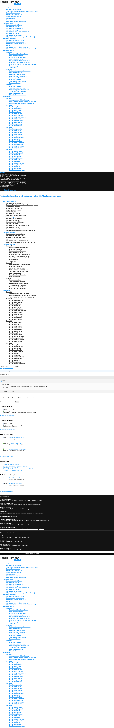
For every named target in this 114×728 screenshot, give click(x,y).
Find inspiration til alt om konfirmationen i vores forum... (14, 549)
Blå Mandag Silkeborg (16, 158)
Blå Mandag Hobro (15, 131)
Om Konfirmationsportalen (9, 190)
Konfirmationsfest (9, 50)
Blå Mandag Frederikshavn (17, 117)
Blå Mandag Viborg (15, 168)
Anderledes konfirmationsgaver (16, 44)
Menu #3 (9, 127)
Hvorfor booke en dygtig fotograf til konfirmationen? (13, 184)
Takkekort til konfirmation (17, 88)
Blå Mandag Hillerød (15, 125)
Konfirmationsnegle (12, 33)
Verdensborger (11, 18)
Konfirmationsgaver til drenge (15, 40)
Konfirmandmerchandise (14, 35)
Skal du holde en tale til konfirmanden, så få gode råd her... (14, 545)
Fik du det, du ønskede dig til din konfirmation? (21, 49)
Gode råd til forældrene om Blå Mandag (21, 103)
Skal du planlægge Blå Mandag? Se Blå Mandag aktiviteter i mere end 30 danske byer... (21, 512)
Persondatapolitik (29, 553)
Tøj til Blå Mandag (12, 30)
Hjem (1, 368)
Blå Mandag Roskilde (15, 156)
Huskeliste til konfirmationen (18, 54)
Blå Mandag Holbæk (15, 132)
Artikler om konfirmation (14, 15)
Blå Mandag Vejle (14, 166)
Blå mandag (7, 96)
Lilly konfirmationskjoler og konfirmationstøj (20, 37)
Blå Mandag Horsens (15, 136)
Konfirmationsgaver (9, 38)
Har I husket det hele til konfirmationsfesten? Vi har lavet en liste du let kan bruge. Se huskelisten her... (25, 520)
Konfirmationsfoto (15, 86)
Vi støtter (36, 553)
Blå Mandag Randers (15, 151)
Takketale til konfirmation (17, 81)
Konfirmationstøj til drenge (14, 28)
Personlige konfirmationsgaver (7, 185)
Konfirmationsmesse (5, 186)
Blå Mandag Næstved (16, 144)
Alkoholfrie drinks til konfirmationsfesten (22, 64)
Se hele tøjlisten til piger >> (6, 456)
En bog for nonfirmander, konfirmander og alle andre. (13, 175)
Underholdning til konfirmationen (19, 71)
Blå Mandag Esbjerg (15, 113)
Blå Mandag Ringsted (16, 153)
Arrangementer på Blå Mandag (19, 100)
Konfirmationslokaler (16, 55)
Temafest (12, 67)
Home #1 (9, 52)
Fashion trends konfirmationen (7, 177)
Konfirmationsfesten (9, 368)
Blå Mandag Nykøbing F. (16, 146)
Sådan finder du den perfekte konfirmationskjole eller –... (14, 181)
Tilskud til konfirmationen (17, 91)
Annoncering (6, 189)
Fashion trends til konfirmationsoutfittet (9, 179)
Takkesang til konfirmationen (18, 78)
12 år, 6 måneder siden (28, 371)
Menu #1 (9, 98)
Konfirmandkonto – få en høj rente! (17, 47)
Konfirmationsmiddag (16, 59)
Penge (8, 45)
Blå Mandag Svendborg (16, 163)
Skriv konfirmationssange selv (18, 76)
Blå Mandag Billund (15, 112)
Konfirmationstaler (15, 79)
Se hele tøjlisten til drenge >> (7, 491)
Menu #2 (9, 105)
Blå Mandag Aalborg (15, 108)
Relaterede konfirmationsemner (16, 21)
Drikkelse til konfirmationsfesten (19, 62)
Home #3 (9, 84)
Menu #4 (9, 149)
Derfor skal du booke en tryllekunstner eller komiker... (13, 178)
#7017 (2, 381)
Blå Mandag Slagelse (15, 161)
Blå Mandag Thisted (15, 165)
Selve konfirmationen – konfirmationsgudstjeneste (22, 11)
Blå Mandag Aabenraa (16, 107)
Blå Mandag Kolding (15, 141)
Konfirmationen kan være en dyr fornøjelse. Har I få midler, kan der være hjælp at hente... (22, 528)
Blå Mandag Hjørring (15, 129)
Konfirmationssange (15, 73)
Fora (3, 368)
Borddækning (13, 66)
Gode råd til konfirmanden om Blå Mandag (22, 102)
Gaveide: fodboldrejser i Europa (8, 174)
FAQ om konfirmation (13, 13)
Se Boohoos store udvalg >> (16, 443)
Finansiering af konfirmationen (19, 90)
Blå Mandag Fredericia (16, 115)
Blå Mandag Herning (15, 124)
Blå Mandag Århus (15, 110)
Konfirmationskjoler (12, 26)
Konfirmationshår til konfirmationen (17, 32)
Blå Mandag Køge (14, 139)
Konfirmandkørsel (14, 83)
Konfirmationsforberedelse (14, 9)
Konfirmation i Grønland (13, 20)
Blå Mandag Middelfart (16, 142)
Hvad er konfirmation (10, 8)
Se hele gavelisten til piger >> (7, 415)
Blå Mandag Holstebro (16, 134)
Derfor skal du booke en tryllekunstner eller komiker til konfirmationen (20, 469)
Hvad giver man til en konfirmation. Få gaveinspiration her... (15, 536)
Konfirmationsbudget (16, 93)
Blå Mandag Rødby (15, 154)
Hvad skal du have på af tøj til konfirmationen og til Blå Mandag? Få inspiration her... (21, 504)
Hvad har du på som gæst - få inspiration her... (11, 540)
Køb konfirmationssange (17, 74)
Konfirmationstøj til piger (14, 25)
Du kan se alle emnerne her (50, 397)
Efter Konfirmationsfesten (17, 95)
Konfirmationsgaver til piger (15, 42)
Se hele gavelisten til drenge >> (7, 429)
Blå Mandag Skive (14, 160)
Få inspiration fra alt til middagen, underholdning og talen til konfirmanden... (18, 524)
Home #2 (9, 69)
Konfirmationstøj (8, 23)
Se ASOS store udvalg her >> (16, 437)
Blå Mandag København (16, 137)
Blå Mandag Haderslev (16, 120)
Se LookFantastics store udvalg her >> (18, 449)
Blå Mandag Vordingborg (17, 170)
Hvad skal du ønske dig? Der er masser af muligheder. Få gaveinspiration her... (19, 508)
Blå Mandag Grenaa (15, 119)
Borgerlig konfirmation (13, 16)
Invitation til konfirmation (17, 57)
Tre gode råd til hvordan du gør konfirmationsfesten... (13, 182)
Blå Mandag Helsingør (16, 122)
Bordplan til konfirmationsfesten (19, 61)
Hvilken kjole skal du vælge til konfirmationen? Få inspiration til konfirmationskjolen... (21, 499)
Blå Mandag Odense (15, 148)
